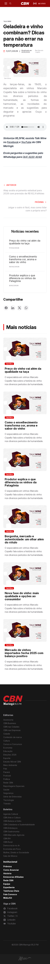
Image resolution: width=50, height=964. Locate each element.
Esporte (6, 758)
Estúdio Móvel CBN (12, 761)
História (7, 873)
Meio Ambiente (10, 765)
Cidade (6, 734)
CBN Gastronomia (11, 831)
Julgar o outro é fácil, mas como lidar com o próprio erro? (27, 209)
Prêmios (7, 866)
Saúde (6, 789)
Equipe (6, 884)
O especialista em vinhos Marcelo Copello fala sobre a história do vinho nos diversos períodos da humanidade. (24, 381)
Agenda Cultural (10, 814)
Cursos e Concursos (12, 744)
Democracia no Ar (11, 845)
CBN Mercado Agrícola (13, 835)
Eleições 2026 (9, 754)
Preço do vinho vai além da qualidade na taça (24, 242)
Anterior (11, 185)
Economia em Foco (12, 849)
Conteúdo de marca (12, 737)
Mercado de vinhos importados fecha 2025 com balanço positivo (24, 653)
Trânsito (7, 803)
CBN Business (9, 723)
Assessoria (8, 720)
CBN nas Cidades (11, 727)
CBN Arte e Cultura (11, 817)
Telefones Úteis (11, 891)
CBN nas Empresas (12, 730)
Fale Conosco (10, 894)
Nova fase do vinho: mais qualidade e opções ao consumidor (22, 596)
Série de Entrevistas (12, 796)
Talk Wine (9, 364)
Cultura (6, 741)
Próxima (39, 202)
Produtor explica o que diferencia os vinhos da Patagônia (22, 278)
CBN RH (7, 838)
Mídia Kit (7, 898)
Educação (7, 751)
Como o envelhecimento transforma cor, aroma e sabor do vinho (23, 259)
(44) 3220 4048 (32, 156)
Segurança (8, 793)
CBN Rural (7, 842)
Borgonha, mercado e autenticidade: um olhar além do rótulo (24, 539)
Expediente (9, 887)
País (5, 768)
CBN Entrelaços (10, 828)
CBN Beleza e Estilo (12, 821)
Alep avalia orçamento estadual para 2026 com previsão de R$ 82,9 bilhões (23, 192)
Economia (7, 748)
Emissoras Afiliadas (13, 877)
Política (6, 779)
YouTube (26, 142)
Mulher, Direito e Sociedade (16, 852)
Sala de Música (10, 856)
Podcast (7, 775)
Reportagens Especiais (13, 786)
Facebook (13, 142)
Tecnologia (8, 800)
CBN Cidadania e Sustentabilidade (19, 824)
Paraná (6, 772)
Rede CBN (8, 782)
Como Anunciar (11, 870)
